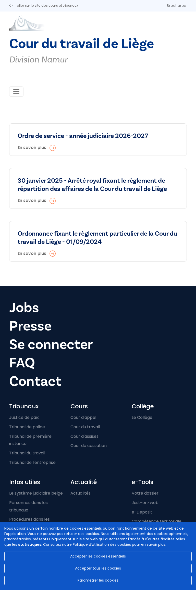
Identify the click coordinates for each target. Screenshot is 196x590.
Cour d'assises (84, 436)
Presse (30, 326)
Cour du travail (85, 427)
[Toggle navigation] (16, 91)
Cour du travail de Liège (81, 44)
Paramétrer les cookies (98, 580)
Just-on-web (145, 503)
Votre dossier (145, 493)
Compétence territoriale (156, 521)
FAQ (22, 363)
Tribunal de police (27, 427)
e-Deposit (142, 512)
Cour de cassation (88, 446)
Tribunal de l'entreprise (32, 462)
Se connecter (51, 344)
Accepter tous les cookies (98, 568)
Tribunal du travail (27, 453)
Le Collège (142, 417)
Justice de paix (24, 417)
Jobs (24, 308)
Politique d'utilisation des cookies (102, 544)
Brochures (176, 5)
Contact (35, 381)
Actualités (80, 493)
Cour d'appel (83, 417)
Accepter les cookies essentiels (98, 556)
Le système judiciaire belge (36, 493)
